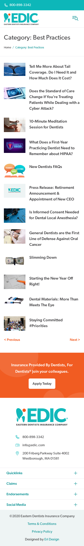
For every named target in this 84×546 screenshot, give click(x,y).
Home (7, 47)
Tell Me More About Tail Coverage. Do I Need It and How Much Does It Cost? (52, 72)
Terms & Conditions (42, 524)
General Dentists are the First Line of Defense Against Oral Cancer (54, 239)
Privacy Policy (42, 532)
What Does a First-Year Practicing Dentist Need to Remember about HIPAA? (52, 148)
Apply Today (42, 383)
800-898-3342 (33, 437)
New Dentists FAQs (45, 166)
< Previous (12, 340)
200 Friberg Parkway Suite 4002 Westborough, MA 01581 (45, 456)
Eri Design (51, 539)
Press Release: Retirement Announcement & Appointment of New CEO (51, 193)
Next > (75, 340)
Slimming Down (43, 257)
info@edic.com (33, 445)
